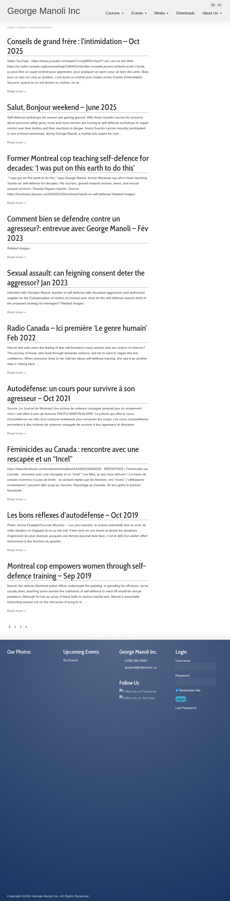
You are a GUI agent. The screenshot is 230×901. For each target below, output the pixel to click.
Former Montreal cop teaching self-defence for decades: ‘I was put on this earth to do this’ (78, 163)
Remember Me (189, 690)
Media (160, 13)
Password (182, 675)
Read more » (16, 91)
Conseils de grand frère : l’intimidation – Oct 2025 (73, 46)
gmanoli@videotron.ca (141, 667)
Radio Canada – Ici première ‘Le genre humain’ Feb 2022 (77, 332)
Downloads (185, 13)
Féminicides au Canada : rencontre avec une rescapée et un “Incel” (73, 454)
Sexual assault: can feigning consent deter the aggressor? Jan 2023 (76, 277)
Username (182, 660)
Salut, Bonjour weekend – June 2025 (62, 107)
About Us (210, 13)
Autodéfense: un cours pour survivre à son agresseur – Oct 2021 (71, 393)
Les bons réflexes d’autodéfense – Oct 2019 (72, 515)
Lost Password (185, 708)
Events (137, 13)
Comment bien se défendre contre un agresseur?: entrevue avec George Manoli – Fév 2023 (77, 228)
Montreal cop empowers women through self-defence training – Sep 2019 (76, 570)
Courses (113, 13)
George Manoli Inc (43, 11)
